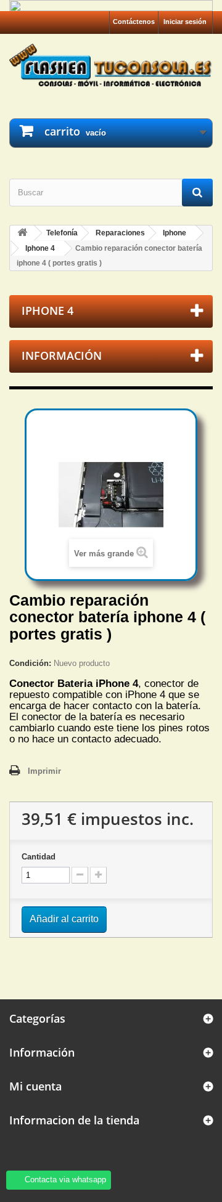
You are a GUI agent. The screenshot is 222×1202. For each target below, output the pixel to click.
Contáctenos (134, 21)
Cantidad (39, 856)
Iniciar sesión (185, 21)
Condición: (30, 663)
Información (62, 355)
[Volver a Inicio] (22, 233)
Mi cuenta (35, 1086)
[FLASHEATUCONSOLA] (111, 65)
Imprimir (44, 771)
